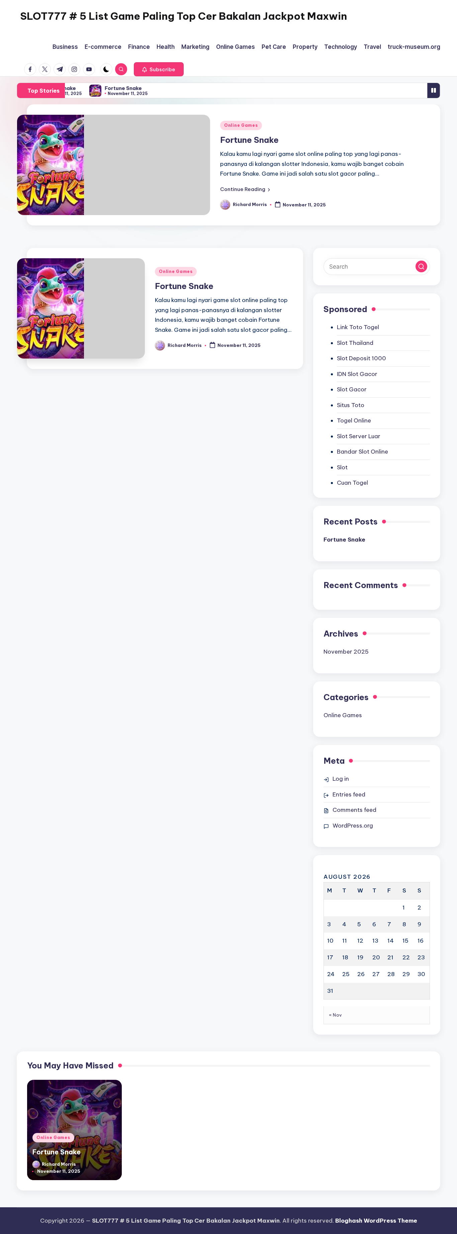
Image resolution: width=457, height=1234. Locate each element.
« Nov (335, 1015)
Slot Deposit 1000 (361, 358)
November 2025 (346, 651)
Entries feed (349, 794)
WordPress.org (353, 825)
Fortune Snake (119, 88)
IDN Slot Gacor (357, 374)
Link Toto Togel (358, 327)
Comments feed (354, 810)
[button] (159, 69)
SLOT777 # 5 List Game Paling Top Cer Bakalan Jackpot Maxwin (183, 16)
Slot (342, 467)
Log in (341, 778)
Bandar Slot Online (362, 451)
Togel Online (354, 420)
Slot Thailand (355, 343)
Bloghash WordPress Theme (376, 1220)
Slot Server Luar (358, 436)
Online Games (241, 125)
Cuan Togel (352, 482)
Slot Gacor (352, 389)
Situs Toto (350, 405)
